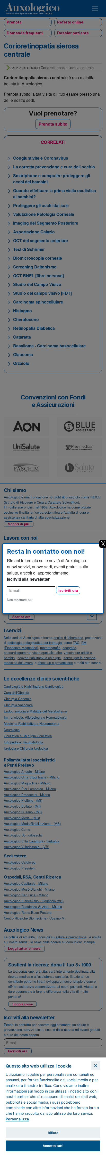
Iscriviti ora (68, 590)
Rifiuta (53, 1133)
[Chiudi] (95, 1065)
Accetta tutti (53, 1146)
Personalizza (17, 1119)
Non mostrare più (19, 599)
